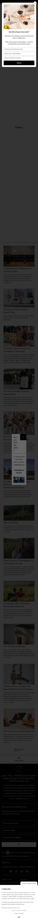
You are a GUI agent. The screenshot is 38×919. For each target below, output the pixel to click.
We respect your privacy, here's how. (11, 908)
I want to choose (19, 913)
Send (19, 63)
